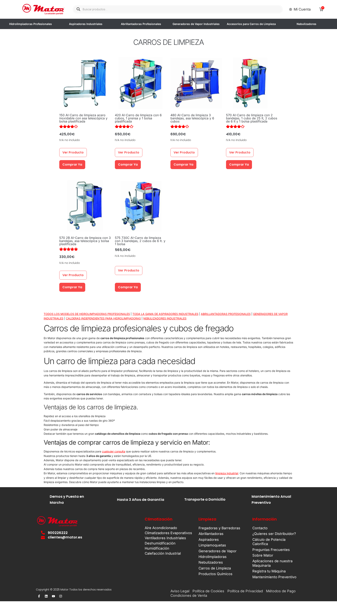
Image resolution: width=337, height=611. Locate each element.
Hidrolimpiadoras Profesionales (30, 24)
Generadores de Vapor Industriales (196, 24)
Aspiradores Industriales (85, 24)
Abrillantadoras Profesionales (141, 24)
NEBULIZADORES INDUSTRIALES (164, 318)
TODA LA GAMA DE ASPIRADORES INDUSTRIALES (165, 314)
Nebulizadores (306, 24)
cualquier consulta (113, 451)
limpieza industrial (226, 473)
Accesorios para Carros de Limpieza (251, 24)
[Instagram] (61, 596)
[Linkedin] (46, 596)
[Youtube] (53, 596)
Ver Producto (73, 152)
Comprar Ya (72, 164)
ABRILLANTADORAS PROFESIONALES (226, 314)
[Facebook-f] (39, 596)
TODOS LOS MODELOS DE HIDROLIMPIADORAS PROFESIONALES (87, 314)
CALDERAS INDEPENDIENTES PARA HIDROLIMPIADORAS (103, 318)
